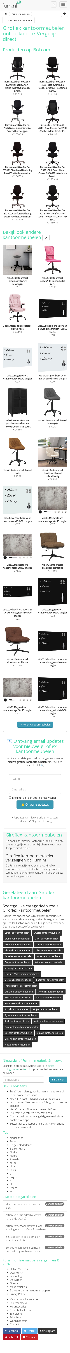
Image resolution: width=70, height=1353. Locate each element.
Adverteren (16, 1317)
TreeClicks (15, 1091)
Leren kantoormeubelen (17, 932)
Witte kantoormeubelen (49, 956)
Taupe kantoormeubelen (17, 962)
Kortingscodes (18, 1306)
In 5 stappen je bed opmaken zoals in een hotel (34, 1238)
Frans (13, 1141)
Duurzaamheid (18, 1303)
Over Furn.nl (17, 1272)
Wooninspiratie (18, 1320)
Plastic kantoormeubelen (17, 1044)
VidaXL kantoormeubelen (48, 997)
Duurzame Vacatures (22, 1113)
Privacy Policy (17, 1294)
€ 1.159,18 (52, 173)
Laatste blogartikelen (19, 1197)
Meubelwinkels (18, 1287)
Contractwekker (19, 1116)
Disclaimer (16, 1279)
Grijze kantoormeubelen (45, 1009)
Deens (13, 1188)
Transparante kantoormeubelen (21, 985)
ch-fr (12, 1166)
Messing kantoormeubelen (18, 968)
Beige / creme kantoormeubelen (21, 1003)
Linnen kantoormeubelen (48, 944)
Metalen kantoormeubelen (18, 979)
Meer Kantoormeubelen (36, 724)
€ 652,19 (17, 87)
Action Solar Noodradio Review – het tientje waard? (34, 1216)
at (11, 1191)
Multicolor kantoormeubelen (48, 1021)
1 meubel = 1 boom (21, 1310)
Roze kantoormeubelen (17, 1009)
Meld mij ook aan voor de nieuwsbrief (33, 797)
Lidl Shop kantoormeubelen (19, 991)
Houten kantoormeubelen (18, 997)
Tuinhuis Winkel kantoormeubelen (22, 974)
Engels (13, 1177)
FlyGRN (14, 1098)
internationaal (44, 1113)
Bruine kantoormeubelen (17, 938)
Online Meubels (19, 1269)
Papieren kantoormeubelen (50, 979)
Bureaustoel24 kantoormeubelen (21, 1027)
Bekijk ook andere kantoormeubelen (22, 234)
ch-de (13, 1163)
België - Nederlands (21, 1145)
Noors (13, 1155)
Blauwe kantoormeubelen (50, 1032)
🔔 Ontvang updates (35, 805)
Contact (14, 1324)
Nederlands (16, 1138)
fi (10, 1180)
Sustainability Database (23, 1123)
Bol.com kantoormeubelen (18, 1032)
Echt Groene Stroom (22, 1102)
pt (11, 1173)
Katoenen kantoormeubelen (49, 962)
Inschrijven (58, 1079)
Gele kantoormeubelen (46, 938)
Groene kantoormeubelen (18, 944)
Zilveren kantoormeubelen (48, 950)
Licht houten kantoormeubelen (20, 1038)
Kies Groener (17, 1109)
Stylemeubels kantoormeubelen (21, 1015)
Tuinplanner (16, 1313)
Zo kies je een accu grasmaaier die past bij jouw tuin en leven (34, 1249)
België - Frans (17, 1148)
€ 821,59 (52, 87)
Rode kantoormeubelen (17, 1021)
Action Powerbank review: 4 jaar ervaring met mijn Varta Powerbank (34, 1227)
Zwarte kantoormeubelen (47, 932)
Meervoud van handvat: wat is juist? (34, 1205)
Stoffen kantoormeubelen (51, 991)
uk (11, 1184)
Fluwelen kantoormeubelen (18, 956)
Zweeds (14, 1159)
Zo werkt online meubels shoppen (30, 1290)
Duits (13, 1170)
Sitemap (15, 1283)
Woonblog (16, 1276)
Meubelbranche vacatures (25, 1299)
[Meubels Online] (5, 14)
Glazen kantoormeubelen (18, 950)
